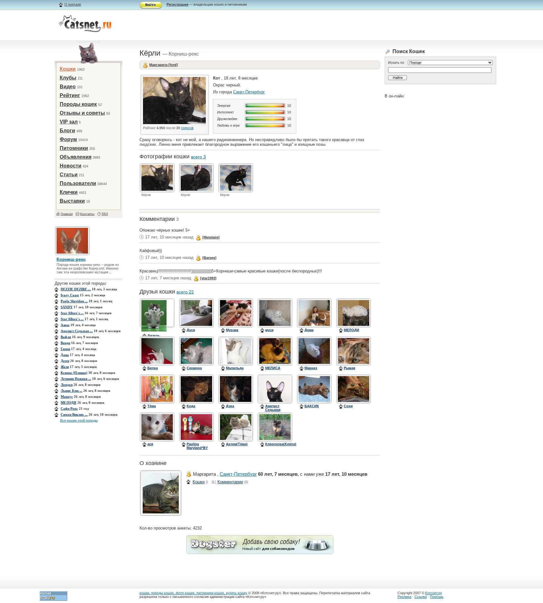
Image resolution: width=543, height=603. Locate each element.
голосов (187, 128)
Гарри (65, 349)
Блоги (67, 130)
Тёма (151, 406)
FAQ (105, 214)
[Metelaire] (211, 237)
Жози (65, 367)
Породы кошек (78, 104)
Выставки (72, 201)
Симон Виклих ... (74, 414)
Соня (348, 406)
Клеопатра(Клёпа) (280, 444)
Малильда (235, 368)
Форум (68, 139)
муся (269, 330)
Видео (68, 86)
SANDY (67, 307)
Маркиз (310, 368)
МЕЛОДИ (68, 402)
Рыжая (349, 368)
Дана (65, 355)
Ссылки (420, 597)
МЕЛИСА (272, 368)
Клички (69, 192)
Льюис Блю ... (71, 390)
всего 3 (198, 156)
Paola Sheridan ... (74, 301)
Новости (70, 165)
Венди (65, 343)
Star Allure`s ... (72, 313)
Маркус (67, 396)
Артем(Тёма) (237, 444)
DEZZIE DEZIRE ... (76, 289)
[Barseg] (209, 258)
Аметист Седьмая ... (77, 331)
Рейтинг (70, 95)
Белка (152, 368)
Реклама (404, 597)
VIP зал (69, 121)
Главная (67, 214)
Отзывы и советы (82, 113)
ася (150, 444)
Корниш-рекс (71, 259)
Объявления (75, 157)
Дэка (230, 406)
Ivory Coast (70, 295)
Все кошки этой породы (79, 420)
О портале (72, 4)
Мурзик (232, 330)
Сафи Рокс (69, 408)
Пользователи (78, 183)
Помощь (436, 597)
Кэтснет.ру (433, 593)
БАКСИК (311, 406)
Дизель (153, 335)
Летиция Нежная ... (76, 379)
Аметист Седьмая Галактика (273, 409)
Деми (65, 361)
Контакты (87, 214)
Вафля (66, 337)
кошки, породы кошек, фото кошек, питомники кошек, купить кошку (193, 593)
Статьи (69, 174)
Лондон (67, 384)
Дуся (191, 330)
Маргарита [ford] (163, 65)
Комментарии (230, 482)
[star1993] (208, 278)
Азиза (65, 325)
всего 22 (185, 291)
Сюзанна (194, 368)
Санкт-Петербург (249, 92)
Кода (191, 406)
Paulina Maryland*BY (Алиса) (197, 447)
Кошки (68, 69)
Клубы (68, 77)
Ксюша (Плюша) (74, 373)
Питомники (74, 148)
